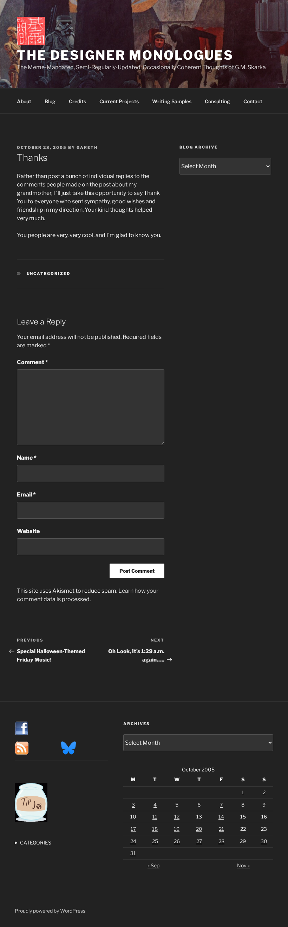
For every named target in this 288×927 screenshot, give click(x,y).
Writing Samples (171, 101)
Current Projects (119, 101)
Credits (77, 101)
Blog (50, 101)
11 (154, 817)
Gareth (87, 147)
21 (221, 829)
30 (264, 841)
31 (133, 853)
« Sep (153, 865)
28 (221, 841)
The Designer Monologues (125, 55)
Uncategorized (49, 273)
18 (155, 829)
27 (199, 841)
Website (28, 531)
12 (176, 817)
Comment (32, 362)
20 (199, 829)
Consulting (217, 101)
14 (221, 817)
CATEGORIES (35, 843)
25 (155, 841)
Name (27, 457)
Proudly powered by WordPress (50, 911)
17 (133, 829)
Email (26, 494)
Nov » (243, 865)
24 (133, 841)
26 (177, 841)
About (24, 101)
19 (176, 829)
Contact (252, 101)
